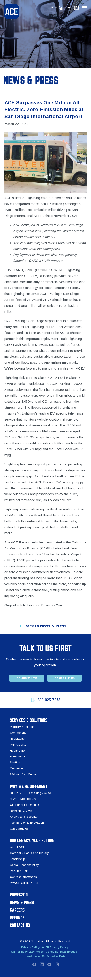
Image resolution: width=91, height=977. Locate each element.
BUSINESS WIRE (49, 270)
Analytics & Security (24, 816)
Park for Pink (19, 871)
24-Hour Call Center (23, 774)
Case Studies (64, 678)
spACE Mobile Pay (23, 798)
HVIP (21, 560)
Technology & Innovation (27, 822)
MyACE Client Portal (24, 882)
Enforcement (18, 756)
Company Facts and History (29, 853)
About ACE (17, 847)
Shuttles (15, 762)
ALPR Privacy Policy (55, 947)
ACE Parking (60, 383)
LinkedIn (41, 964)
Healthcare (17, 750)
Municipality (18, 744)
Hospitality (17, 738)
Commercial (18, 732)
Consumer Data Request (62, 951)
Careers (17, 909)
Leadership (17, 859)
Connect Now (26, 678)
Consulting (17, 768)
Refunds (17, 917)
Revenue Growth (21, 810)
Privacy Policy (30, 947)
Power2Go (19, 894)
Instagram (56, 964)
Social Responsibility (24, 865)
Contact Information (23, 876)
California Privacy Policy (27, 951)
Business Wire (52, 605)
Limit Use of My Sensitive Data (45, 956)
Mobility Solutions (22, 726)
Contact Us (20, 925)
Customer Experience (24, 804)
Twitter (49, 964)
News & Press (22, 902)
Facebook (34, 964)
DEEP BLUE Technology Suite (30, 793)
